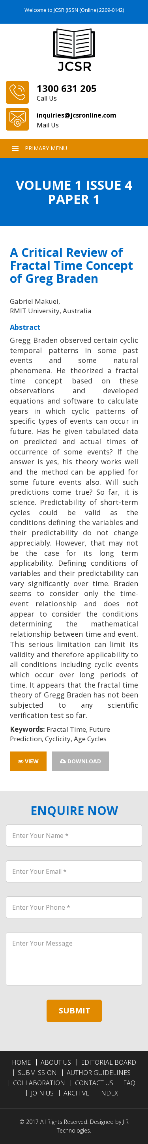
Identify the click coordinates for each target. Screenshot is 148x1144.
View (31, 761)
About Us (56, 1062)
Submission (37, 1072)
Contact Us (94, 1083)
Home (21, 1062)
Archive (76, 1093)
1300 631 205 (67, 88)
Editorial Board (108, 1062)
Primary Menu (46, 148)
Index (108, 1093)
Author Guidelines (99, 1072)
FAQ (129, 1083)
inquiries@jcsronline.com (76, 115)
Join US (42, 1093)
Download (83, 761)
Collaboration (39, 1083)
